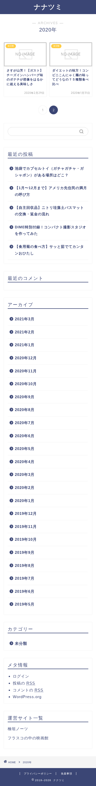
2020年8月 (25, 409)
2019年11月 (26, 526)
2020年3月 (25, 474)
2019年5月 (25, 604)
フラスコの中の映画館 (28, 738)
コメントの (28, 690)
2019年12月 (26, 513)
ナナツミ (48, 7)
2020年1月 (25, 500)
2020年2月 (25, 487)
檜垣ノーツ (18, 729)
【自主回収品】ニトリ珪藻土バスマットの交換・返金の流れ (49, 211)
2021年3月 (25, 319)
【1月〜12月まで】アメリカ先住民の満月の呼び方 (51, 191)
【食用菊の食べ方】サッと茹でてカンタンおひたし (49, 250)
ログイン (21, 676)
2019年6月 (25, 591)
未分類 (21, 643)
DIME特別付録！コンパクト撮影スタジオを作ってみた (50, 230)
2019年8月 (25, 565)
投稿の (24, 683)
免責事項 (66, 773)
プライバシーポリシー (38, 773)
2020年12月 (26, 358)
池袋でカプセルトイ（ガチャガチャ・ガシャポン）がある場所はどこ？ (49, 172)
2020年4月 (25, 462)
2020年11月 (26, 371)
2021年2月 (25, 332)
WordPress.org (27, 697)
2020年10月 (26, 384)
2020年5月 (25, 448)
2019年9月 (25, 552)
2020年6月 (25, 436)
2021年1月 (25, 345)
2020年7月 (25, 423)
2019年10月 (26, 539)
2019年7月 (25, 578)
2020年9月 (25, 397)
